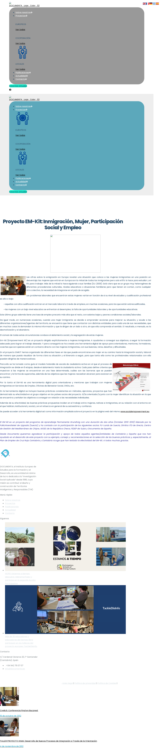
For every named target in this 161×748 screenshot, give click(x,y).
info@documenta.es (15, 668)
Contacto (10, 513)
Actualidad (10, 509)
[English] (144, 3)
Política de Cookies (106, 683)
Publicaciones (12, 506)
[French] (147, 3)
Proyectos (10, 503)
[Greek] (154, 3)
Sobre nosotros (12, 500)
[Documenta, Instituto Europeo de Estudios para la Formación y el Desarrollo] (76, 90)
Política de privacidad (85, 683)
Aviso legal (67, 683)
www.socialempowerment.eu (134, 411)
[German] (151, 3)
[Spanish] (157, 3)
